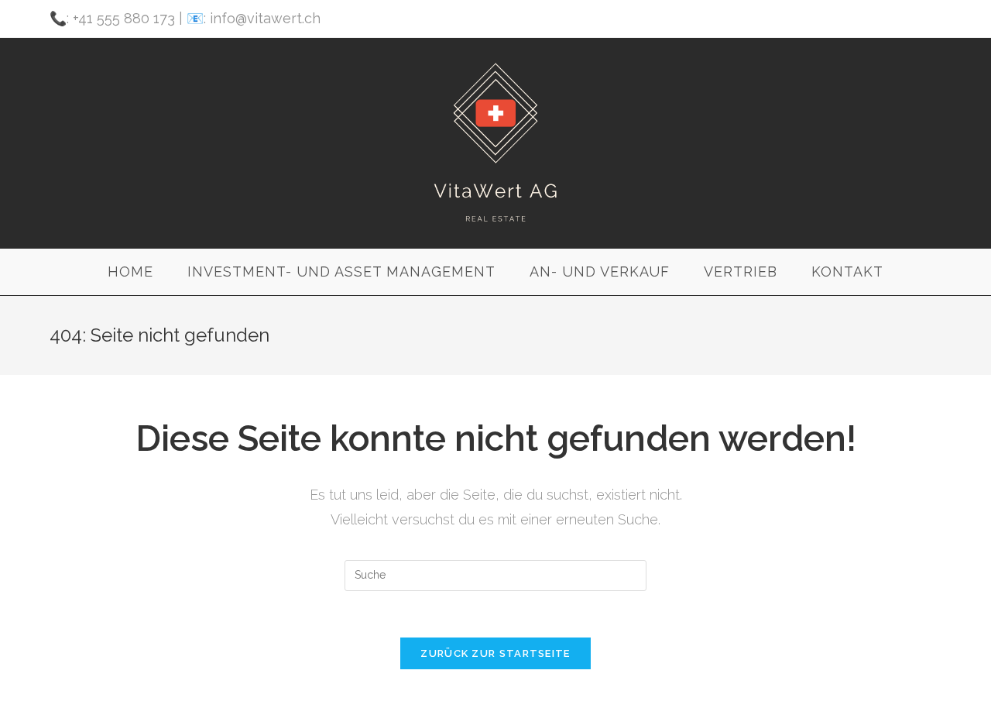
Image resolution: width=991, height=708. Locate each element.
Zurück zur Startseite (495, 653)
